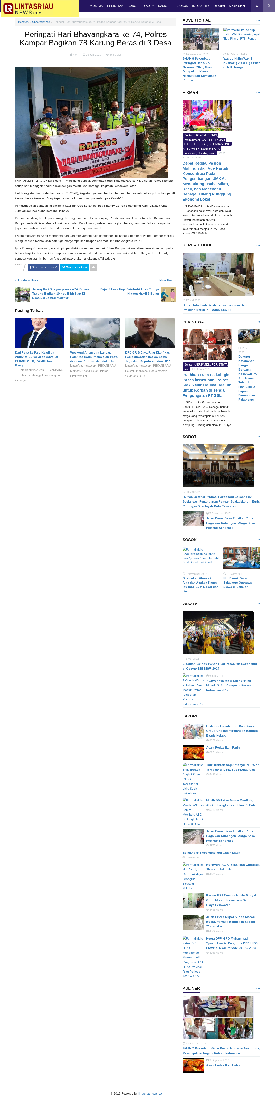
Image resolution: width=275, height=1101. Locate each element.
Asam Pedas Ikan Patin (223, 747)
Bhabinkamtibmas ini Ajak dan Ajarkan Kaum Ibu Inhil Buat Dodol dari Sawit (200, 585)
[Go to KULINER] (258, 988)
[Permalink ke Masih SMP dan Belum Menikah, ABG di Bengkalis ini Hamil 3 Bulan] (193, 812)
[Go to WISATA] (258, 604)
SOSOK (182, 6)
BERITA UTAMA (92, 6)
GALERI (207, 139)
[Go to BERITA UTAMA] (258, 245)
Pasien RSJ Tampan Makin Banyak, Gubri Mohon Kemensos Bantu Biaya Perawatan (232, 900)
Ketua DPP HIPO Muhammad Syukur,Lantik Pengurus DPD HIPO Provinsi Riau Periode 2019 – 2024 (232, 943)
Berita (188, 135)
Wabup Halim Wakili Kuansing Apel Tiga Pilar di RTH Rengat (241, 63)
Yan (75, 54)
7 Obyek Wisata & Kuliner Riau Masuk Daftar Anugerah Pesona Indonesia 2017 (229, 685)
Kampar (206, 148)
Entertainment (191, 139)
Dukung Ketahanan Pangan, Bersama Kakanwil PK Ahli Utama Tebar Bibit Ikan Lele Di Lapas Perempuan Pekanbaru (247, 378)
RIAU (146, 6)
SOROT (133, 6)
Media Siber (237, 6)
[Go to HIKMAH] (258, 93)
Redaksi (219, 6)
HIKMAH (219, 139)
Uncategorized (41, 21)
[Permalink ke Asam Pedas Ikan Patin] (193, 752)
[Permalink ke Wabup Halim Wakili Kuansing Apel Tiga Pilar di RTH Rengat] (241, 40)
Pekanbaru (189, 153)
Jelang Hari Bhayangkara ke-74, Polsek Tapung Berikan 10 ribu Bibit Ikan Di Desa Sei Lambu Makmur (60, 294)
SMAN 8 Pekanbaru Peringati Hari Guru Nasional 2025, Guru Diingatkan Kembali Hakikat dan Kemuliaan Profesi (199, 69)
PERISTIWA (115, 6)
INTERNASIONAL (220, 144)
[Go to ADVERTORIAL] (258, 20)
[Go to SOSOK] (258, 540)
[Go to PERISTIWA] (258, 322)
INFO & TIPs (200, 6)
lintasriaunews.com (151, 1093)
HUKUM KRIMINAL (195, 144)
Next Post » (167, 280)
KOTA (216, 148)
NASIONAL (165, 6)
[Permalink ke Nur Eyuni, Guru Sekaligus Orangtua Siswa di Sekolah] (241, 559)
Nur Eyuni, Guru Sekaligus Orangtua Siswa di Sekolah (237, 583)
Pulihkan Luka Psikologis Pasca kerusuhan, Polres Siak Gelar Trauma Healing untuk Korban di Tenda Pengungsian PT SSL (207, 385)
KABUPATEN (191, 148)
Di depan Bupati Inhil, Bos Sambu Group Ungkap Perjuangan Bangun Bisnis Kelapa (232, 730)
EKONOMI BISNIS (205, 135)
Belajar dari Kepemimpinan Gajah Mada (211, 852)
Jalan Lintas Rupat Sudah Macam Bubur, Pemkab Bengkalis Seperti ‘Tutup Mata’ (230, 921)
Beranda (23, 21)
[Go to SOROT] (258, 437)
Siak (185, 369)
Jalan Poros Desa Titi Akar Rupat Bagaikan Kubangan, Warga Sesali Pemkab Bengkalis (231, 523)
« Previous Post (26, 280)
